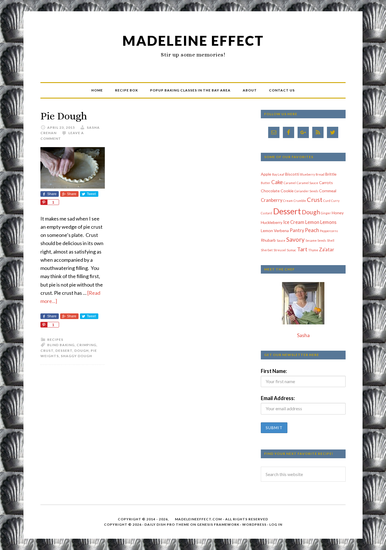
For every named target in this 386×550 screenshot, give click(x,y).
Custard (266, 213)
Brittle (331, 174)
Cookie (287, 190)
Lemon (312, 222)
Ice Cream (293, 222)
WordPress (254, 524)
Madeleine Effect (193, 40)
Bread (320, 174)
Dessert (63, 350)
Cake (277, 182)
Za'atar (326, 249)
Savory (295, 239)
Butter (265, 183)
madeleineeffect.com (198, 519)
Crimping (86, 345)
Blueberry (307, 174)
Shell (330, 240)
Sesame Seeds (315, 240)
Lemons (328, 222)
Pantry (297, 230)
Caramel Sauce (307, 183)
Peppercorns (329, 231)
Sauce (281, 240)
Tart (302, 249)
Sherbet (267, 250)
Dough (81, 350)
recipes (55, 339)
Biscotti (292, 174)
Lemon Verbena (275, 230)
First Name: (274, 371)
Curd (326, 200)
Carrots (326, 182)
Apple (266, 174)
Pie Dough (63, 116)
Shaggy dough (76, 356)
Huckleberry (271, 222)
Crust (46, 350)
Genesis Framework (218, 524)
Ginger (326, 213)
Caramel (290, 183)
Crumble (300, 200)
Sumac (291, 250)
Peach (312, 230)
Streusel (280, 250)
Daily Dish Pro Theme (166, 524)
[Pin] (43, 202)
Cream (288, 200)
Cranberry (271, 200)
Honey (338, 212)
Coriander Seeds (306, 191)
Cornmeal (327, 190)
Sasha (303, 335)
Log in (275, 524)
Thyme (313, 250)
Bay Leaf (278, 174)
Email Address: (278, 398)
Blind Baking (61, 345)
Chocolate (270, 190)
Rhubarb (268, 240)
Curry (335, 200)
